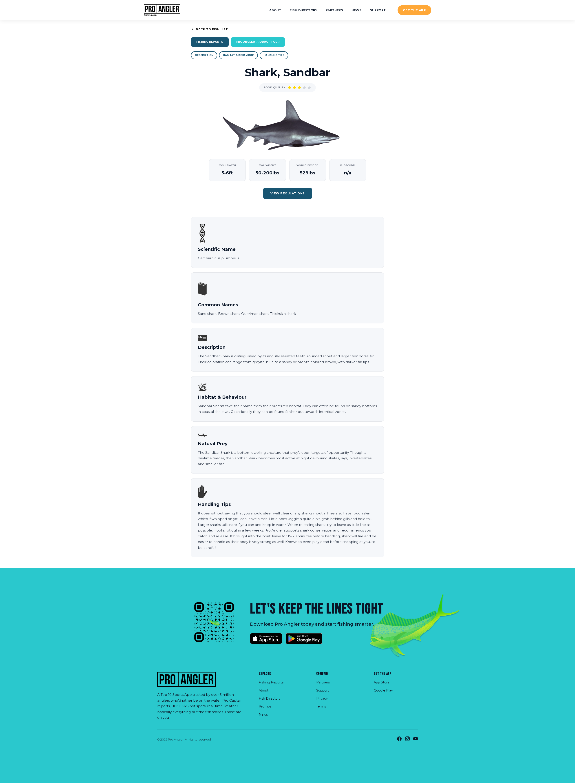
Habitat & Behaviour (238, 55)
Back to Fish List (212, 29)
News (356, 10)
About (275, 10)
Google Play (383, 690)
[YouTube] (415, 739)
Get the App (414, 10)
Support (378, 10)
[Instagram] (407, 739)
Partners (334, 10)
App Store (381, 682)
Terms (321, 706)
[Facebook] (399, 739)
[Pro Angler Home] (162, 10)
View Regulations (287, 193)
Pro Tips (265, 706)
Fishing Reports (209, 41)
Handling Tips (274, 55)
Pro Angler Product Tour (258, 41)
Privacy (322, 698)
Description (204, 55)
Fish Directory (303, 10)
